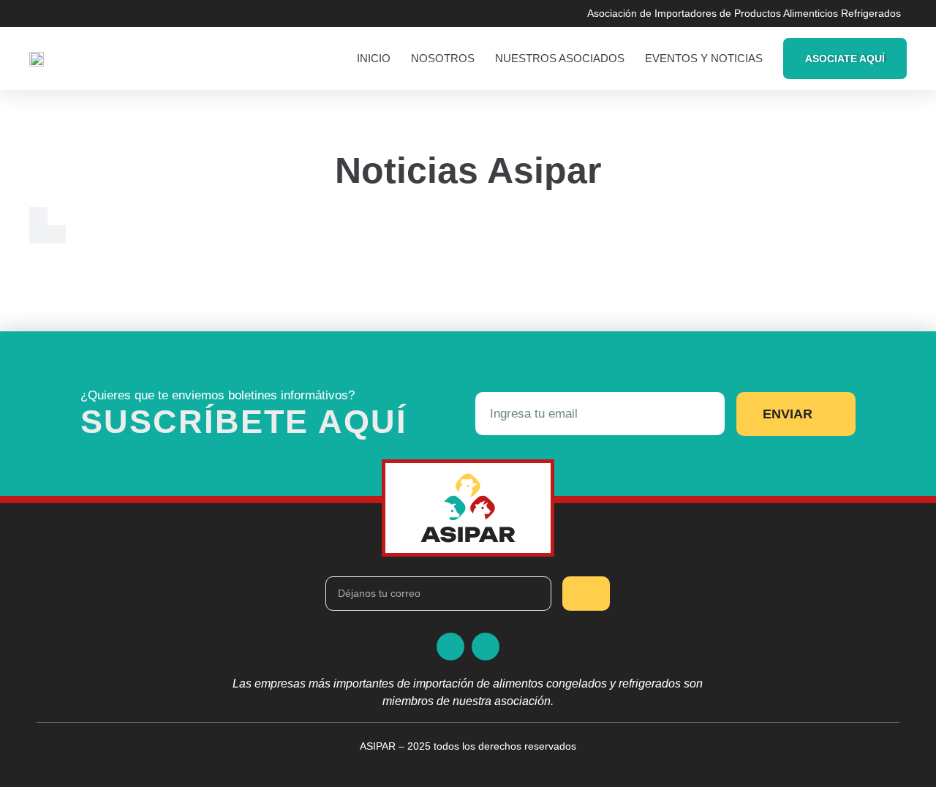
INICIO (373, 58)
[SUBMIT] (586, 593)
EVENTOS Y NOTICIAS (704, 58)
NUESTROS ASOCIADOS (559, 58)
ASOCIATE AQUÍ (845, 58)
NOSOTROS (443, 58)
